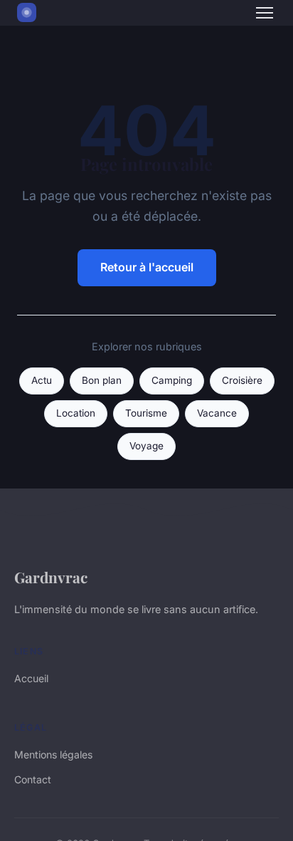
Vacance (217, 413)
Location (75, 413)
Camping (171, 380)
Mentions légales (53, 754)
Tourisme (146, 413)
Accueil (31, 678)
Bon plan (102, 380)
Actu (41, 380)
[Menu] (264, 12)
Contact (32, 779)
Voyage (146, 445)
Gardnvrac (50, 577)
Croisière (242, 380)
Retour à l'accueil (146, 267)
